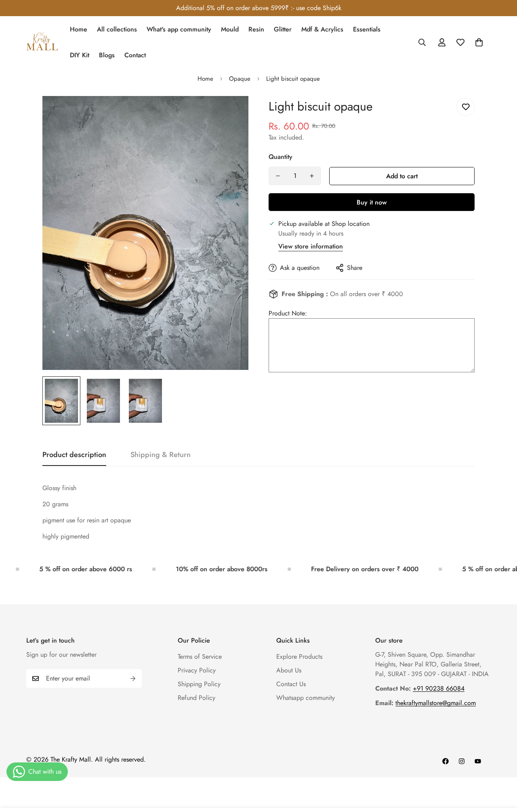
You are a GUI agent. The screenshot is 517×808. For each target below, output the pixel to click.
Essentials (366, 29)
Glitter (283, 29)
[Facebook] (445, 761)
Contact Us (291, 684)
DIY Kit (79, 55)
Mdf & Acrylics (322, 29)
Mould (230, 29)
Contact (135, 55)
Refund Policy (196, 697)
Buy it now (372, 202)
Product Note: (288, 313)
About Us (288, 670)
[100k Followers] (461, 761)
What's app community (179, 29)
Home (78, 29)
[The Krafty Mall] (42, 42)
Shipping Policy (199, 684)
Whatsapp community (305, 697)
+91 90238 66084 (438, 688)
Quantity (280, 156)
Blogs (107, 55)
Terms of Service (200, 656)
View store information (310, 246)
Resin (256, 29)
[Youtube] (478, 761)
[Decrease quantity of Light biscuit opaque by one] (278, 176)
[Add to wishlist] (465, 107)
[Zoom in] (231, 113)
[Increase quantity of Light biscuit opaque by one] (312, 176)
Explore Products (299, 656)
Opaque (239, 78)
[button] (479, 42)
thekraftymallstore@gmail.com (435, 703)
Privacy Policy (197, 670)
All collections (117, 29)
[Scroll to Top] (501, 764)
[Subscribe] (133, 678)
